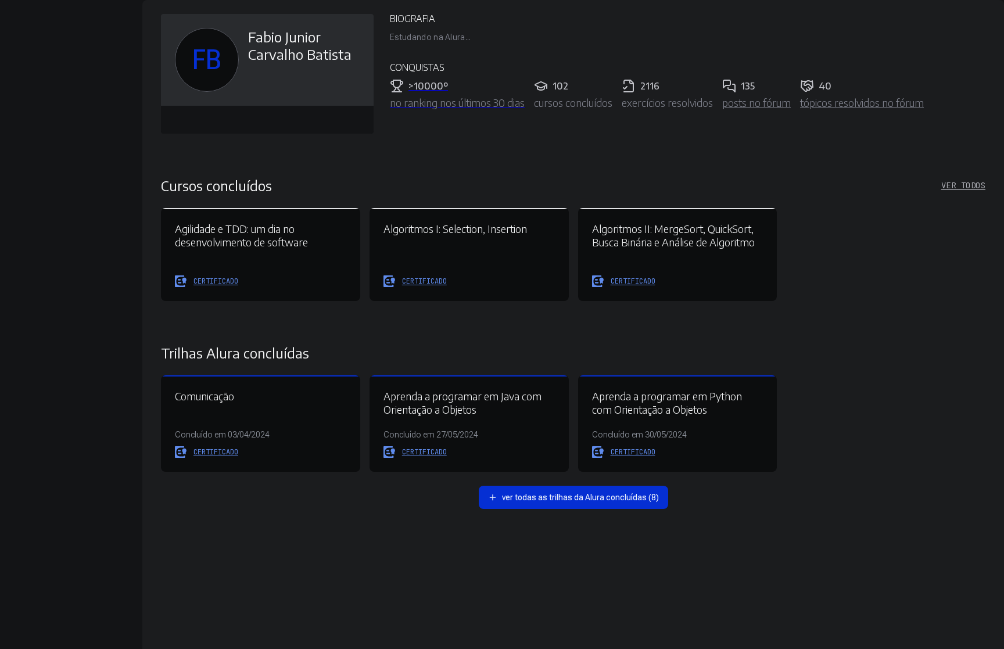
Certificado (215, 281)
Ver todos (963, 185)
